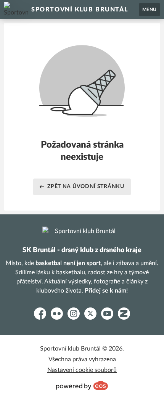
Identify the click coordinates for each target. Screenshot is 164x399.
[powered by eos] (82, 385)
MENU (149, 9)
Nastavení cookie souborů (82, 370)
